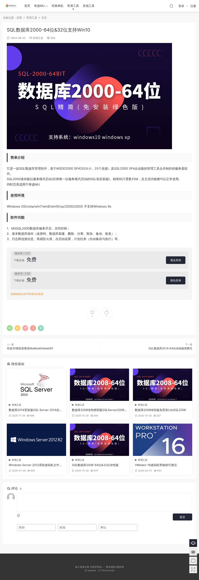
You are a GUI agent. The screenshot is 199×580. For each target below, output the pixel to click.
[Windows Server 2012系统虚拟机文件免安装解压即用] (36, 440)
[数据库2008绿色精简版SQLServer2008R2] (99, 385)
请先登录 (175, 260)
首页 (27, 6)
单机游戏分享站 (10, 6)
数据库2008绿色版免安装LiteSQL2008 (160, 410)
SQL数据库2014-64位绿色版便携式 (170, 348)
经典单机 (57, 6)
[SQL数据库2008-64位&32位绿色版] (99, 440)
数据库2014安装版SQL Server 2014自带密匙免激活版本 (35, 410)
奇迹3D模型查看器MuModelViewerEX (30, 348)
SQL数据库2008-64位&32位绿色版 (95, 465)
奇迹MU (39, 6)
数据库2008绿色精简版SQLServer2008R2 (99, 410)
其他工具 (88, 6)
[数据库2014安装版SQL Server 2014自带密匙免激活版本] (36, 385)
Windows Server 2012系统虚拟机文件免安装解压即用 (35, 465)
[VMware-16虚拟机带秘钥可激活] (162, 440)
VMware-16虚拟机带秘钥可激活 (156, 465)
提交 (182, 517)
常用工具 (73, 6)
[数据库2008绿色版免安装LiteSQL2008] (162, 385)
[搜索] (171, 6)
